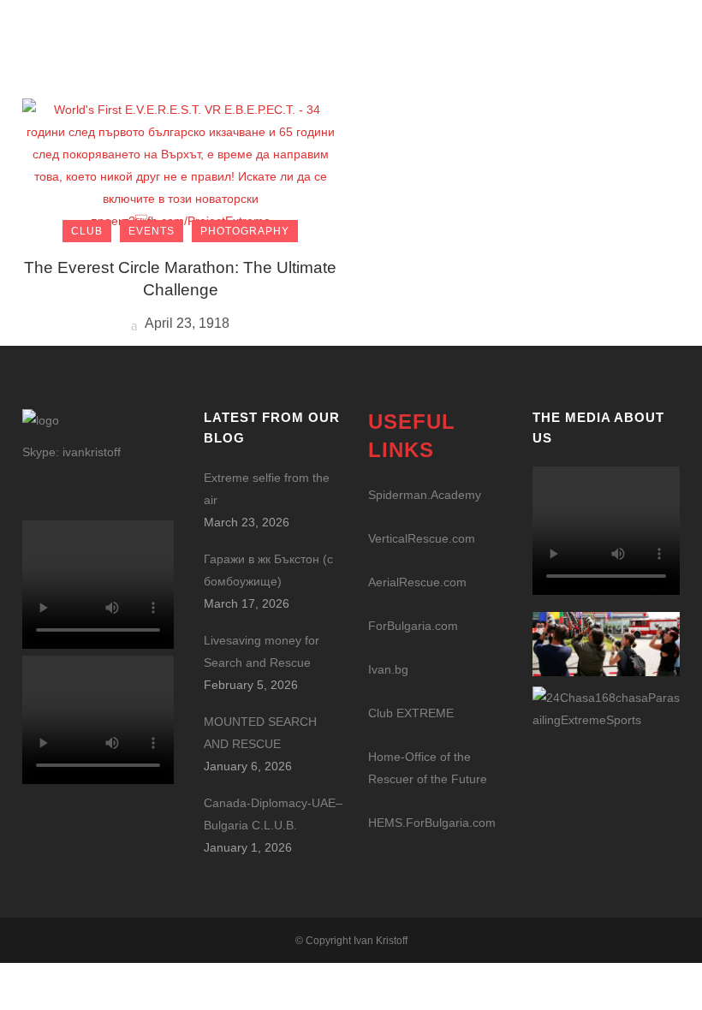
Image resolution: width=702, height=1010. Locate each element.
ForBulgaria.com (413, 626)
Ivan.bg (388, 669)
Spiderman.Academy (424, 495)
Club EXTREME (411, 713)
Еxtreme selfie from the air (267, 489)
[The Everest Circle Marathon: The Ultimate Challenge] (180, 164)
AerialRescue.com (417, 582)
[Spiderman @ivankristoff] (606, 707)
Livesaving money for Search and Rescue (261, 651)
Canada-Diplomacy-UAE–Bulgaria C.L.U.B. (273, 814)
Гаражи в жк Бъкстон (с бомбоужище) (268, 570)
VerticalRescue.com (421, 538)
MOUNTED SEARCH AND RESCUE (260, 733)
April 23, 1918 (185, 323)
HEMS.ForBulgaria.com (432, 822)
